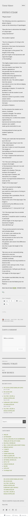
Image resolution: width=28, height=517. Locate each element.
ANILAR (6, 434)
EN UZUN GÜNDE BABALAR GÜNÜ (13, 387)
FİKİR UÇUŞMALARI (9, 455)
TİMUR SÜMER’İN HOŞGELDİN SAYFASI (13, 501)
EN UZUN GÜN (8, 392)
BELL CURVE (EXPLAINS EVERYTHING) (14, 445)
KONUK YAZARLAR (9, 464)
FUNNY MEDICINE (9, 453)
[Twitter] (3, 510)
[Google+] (9, 510)
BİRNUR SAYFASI (8, 447)
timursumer (7, 319)
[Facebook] (6, 510)
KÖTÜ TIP (6, 462)
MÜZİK (6, 466)
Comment (20, 349)
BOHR (14, 288)
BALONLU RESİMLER (9, 443)
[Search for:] (12, 421)
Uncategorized (8, 470)
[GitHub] (13, 510)
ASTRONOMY (7, 437)
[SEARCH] (24, 421)
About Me (5, 504)
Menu (23, 5)
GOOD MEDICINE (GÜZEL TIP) (12, 458)
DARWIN (6, 451)
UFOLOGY (6, 468)
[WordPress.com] (16, 510)
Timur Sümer (7, 5)
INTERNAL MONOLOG (10, 460)
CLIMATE (6, 449)
